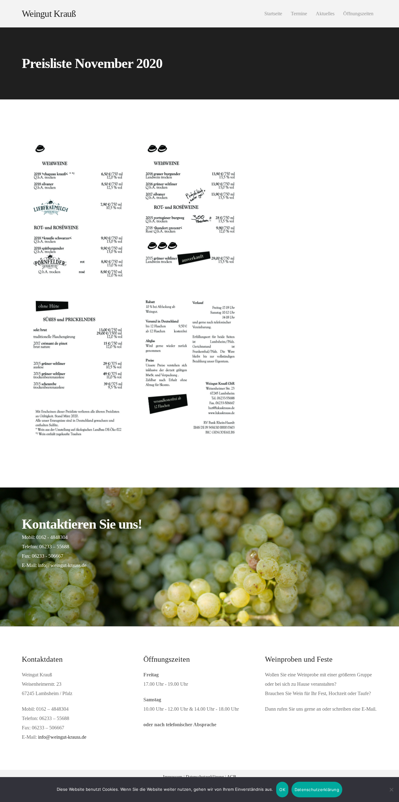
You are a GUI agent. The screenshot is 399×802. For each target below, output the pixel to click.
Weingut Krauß (49, 13)
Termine (299, 13)
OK (282, 789)
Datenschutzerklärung (317, 789)
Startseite (273, 13)
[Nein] (391, 789)
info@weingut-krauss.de (62, 737)
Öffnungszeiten (358, 13)
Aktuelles (325, 13)
